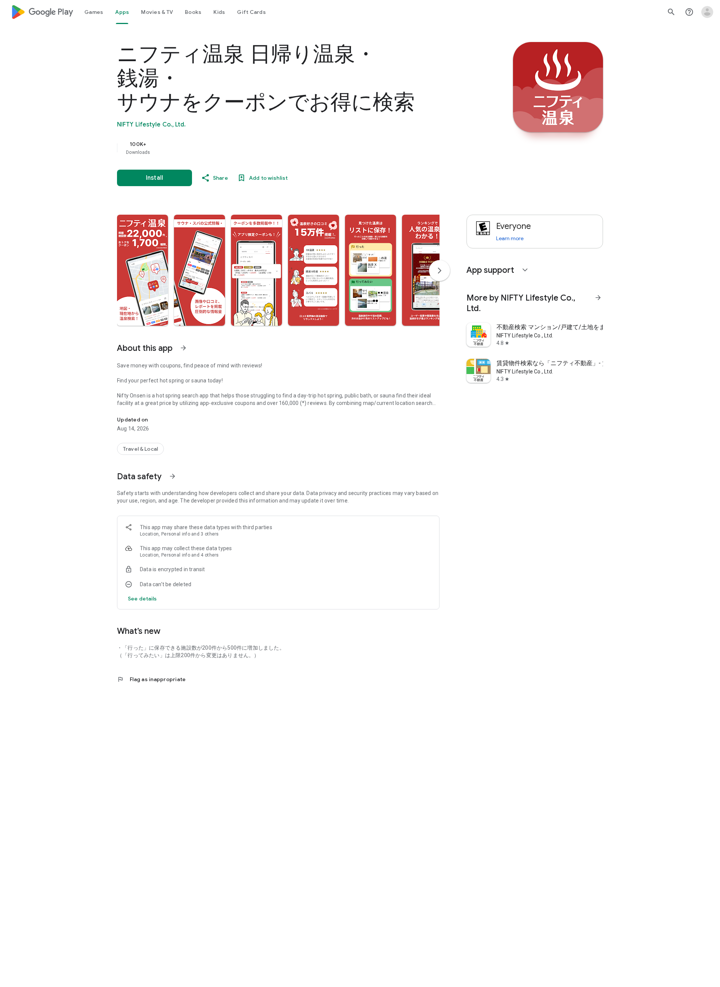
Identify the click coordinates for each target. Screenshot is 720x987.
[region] (267, 148)
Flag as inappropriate (151, 679)
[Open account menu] (707, 12)
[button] (142, 270)
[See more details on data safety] (142, 599)
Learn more (510, 238)
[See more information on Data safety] (173, 476)
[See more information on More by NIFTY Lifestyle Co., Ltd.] (598, 298)
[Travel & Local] (140, 448)
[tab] (93, 12)
